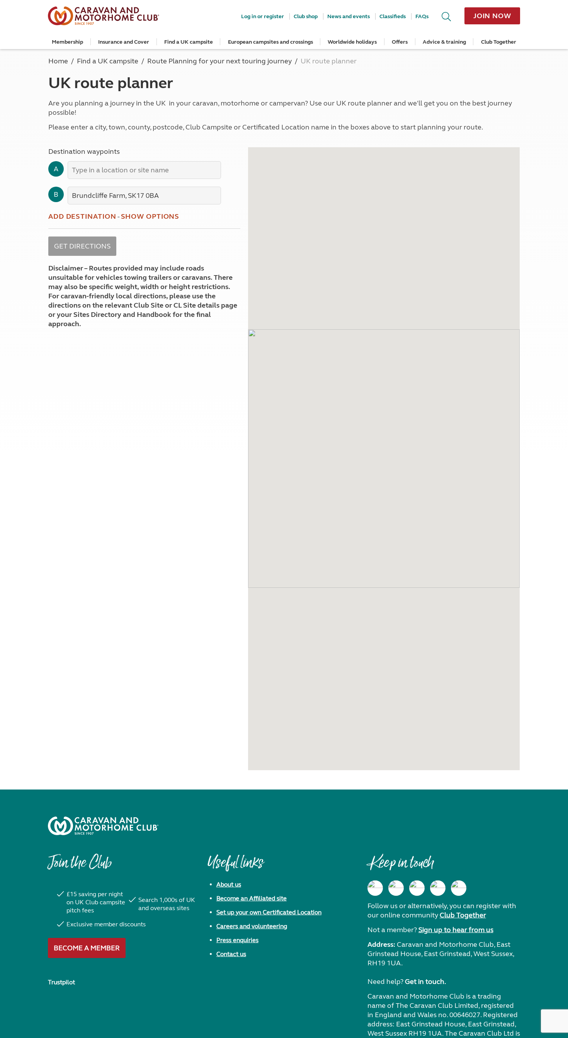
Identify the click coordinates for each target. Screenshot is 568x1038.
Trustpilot (61, 982)
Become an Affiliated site (251, 898)
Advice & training (444, 42)
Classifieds (392, 16)
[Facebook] (375, 888)
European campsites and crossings (270, 42)
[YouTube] (438, 888)
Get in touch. (425, 981)
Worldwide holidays (352, 42)
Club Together (498, 42)
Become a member (87, 948)
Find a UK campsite (188, 42)
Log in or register (262, 16)
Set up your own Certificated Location (268, 912)
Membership (67, 42)
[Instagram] (396, 888)
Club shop (306, 16)
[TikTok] (458, 888)
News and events (348, 16)
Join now (492, 16)
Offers (400, 42)
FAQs (422, 16)
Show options (150, 216)
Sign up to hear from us (455, 930)
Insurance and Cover (123, 42)
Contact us (231, 954)
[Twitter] (417, 888)
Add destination (82, 216)
